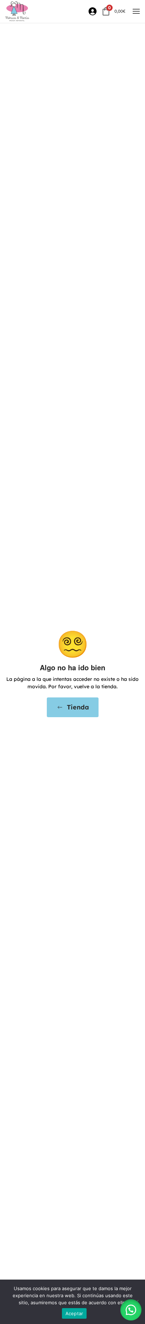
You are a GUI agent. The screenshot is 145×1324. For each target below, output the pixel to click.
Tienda (78, 707)
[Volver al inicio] (17, 11)
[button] (136, 11)
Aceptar (74, 1313)
